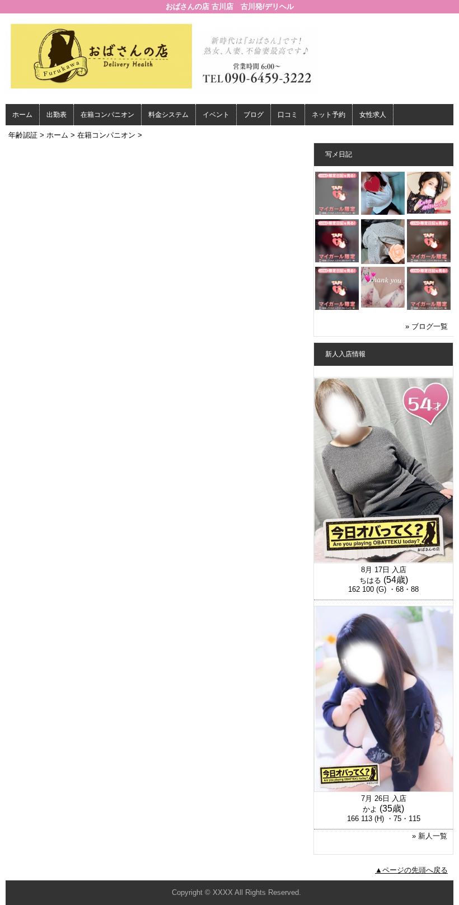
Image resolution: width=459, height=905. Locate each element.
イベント (216, 115)
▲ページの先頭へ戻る (411, 870)
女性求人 (372, 115)
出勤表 (56, 115)
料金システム (168, 115)
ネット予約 (328, 115)
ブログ (253, 115)
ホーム (22, 115)
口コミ (288, 115)
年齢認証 (23, 135)
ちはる (370, 580)
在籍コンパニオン (107, 115)
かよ (370, 809)
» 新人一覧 (429, 836)
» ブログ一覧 (426, 326)
